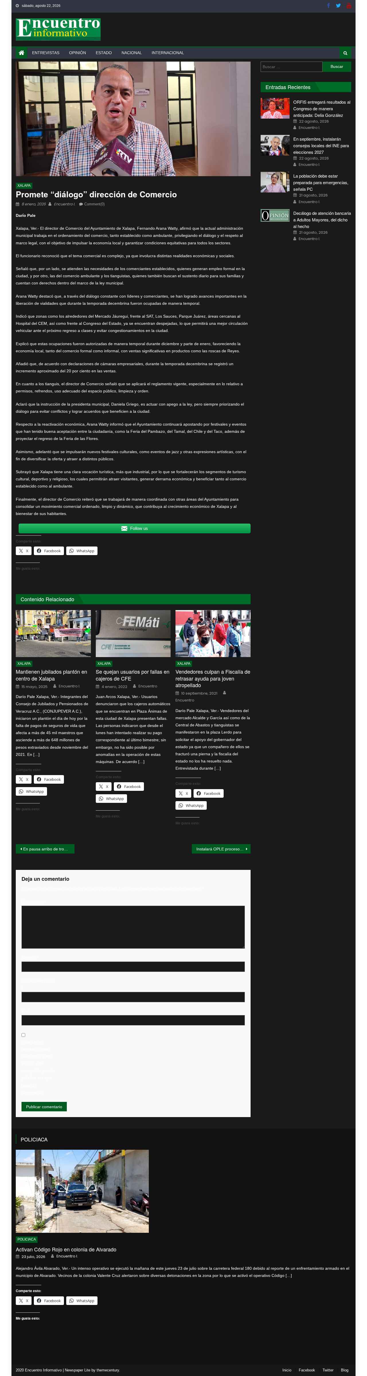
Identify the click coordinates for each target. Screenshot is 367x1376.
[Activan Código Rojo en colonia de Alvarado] (183, 1191)
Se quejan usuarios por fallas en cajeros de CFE (132, 675)
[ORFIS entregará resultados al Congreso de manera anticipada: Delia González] (275, 108)
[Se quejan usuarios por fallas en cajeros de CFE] (133, 633)
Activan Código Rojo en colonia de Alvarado (66, 1249)
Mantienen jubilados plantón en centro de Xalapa (51, 675)
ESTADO (104, 52)
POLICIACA (34, 1139)
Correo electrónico (38, 984)
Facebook (307, 1370)
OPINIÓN (77, 52)
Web (26, 1011)
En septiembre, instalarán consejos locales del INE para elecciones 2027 (321, 145)
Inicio (286, 1370)
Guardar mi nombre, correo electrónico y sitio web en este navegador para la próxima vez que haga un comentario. (38, 1067)
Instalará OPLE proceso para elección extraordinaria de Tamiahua (223, 849)
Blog (344, 1370)
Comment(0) (94, 204)
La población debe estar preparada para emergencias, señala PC (320, 182)
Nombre (30, 958)
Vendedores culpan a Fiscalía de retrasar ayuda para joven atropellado (212, 678)
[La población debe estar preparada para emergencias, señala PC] (275, 182)
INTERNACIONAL (168, 52)
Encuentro (147, 686)
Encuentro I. (64, 204)
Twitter (328, 1370)
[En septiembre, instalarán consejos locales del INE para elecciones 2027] (275, 145)
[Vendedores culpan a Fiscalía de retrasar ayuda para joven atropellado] (213, 633)
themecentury (108, 1370)
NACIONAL (132, 52)
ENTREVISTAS (45, 52)
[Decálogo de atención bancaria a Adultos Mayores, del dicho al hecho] (275, 215)
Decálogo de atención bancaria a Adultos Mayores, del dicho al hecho (322, 219)
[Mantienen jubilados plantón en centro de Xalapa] (53, 633)
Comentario (33, 901)
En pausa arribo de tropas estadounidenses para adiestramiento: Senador (49, 849)
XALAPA (24, 186)
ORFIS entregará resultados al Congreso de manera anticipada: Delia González (321, 108)
